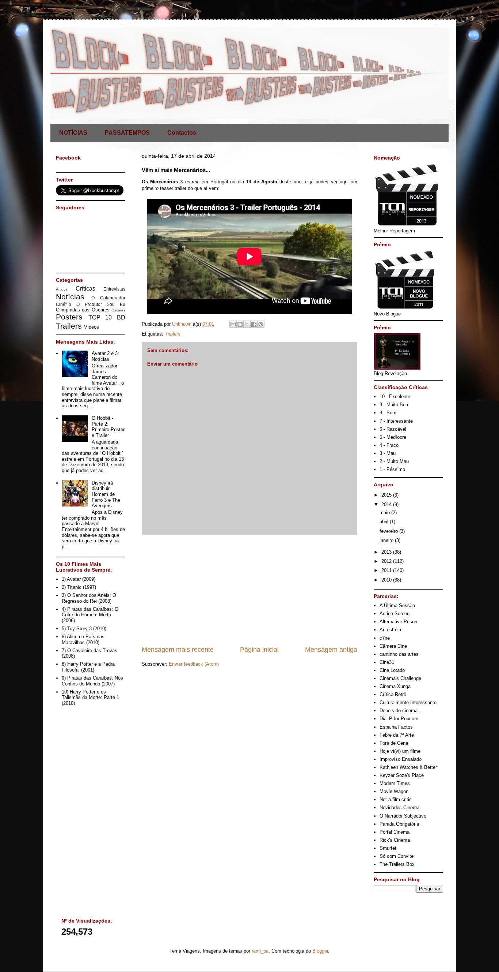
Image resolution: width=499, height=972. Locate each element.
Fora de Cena (394, 743)
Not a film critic (396, 799)
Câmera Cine (393, 646)
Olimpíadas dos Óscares (83, 310)
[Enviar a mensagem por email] (233, 324)
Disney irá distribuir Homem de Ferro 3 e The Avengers (106, 494)
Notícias (70, 296)
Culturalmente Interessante (408, 702)
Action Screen (395, 613)
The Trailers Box (397, 864)
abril (385, 521)
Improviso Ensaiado (401, 759)
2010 (387, 580)
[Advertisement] (249, 590)
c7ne (385, 638)
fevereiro (389, 531)
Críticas (85, 288)
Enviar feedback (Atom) (194, 664)
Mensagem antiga (331, 649)
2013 (387, 552)
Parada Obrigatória (399, 824)
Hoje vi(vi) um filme (400, 751)
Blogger (320, 951)
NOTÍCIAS (73, 133)
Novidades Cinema (399, 807)
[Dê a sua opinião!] (240, 324)
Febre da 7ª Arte (397, 735)
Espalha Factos (396, 727)
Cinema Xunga (395, 686)
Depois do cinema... (401, 710)
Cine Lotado (392, 670)
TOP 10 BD (106, 317)
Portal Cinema (395, 832)
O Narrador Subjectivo (403, 816)
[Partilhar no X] (247, 324)
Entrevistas (114, 289)
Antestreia (390, 629)
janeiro (387, 540)
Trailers (172, 334)
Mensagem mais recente (178, 649)
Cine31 (387, 662)
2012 (387, 561)
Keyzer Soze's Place (402, 775)
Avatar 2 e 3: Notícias (105, 356)
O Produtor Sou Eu (100, 304)
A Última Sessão (397, 605)
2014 (387, 504)
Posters (69, 317)
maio (385, 512)
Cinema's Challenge (400, 678)
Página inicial (259, 649)
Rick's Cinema (395, 840)
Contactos (181, 133)
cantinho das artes (399, 654)
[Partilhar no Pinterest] (260, 324)
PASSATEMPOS (127, 133)
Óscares (118, 310)
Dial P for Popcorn (399, 718)
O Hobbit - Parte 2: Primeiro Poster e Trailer (108, 426)
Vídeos (91, 327)
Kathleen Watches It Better (408, 767)
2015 (387, 495)
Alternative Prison (398, 621)
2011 (387, 570)
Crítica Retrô (393, 694)
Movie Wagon (394, 791)
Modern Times (395, 783)
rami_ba (260, 951)
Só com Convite (397, 856)
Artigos (62, 289)
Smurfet (388, 848)
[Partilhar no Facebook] (254, 324)
